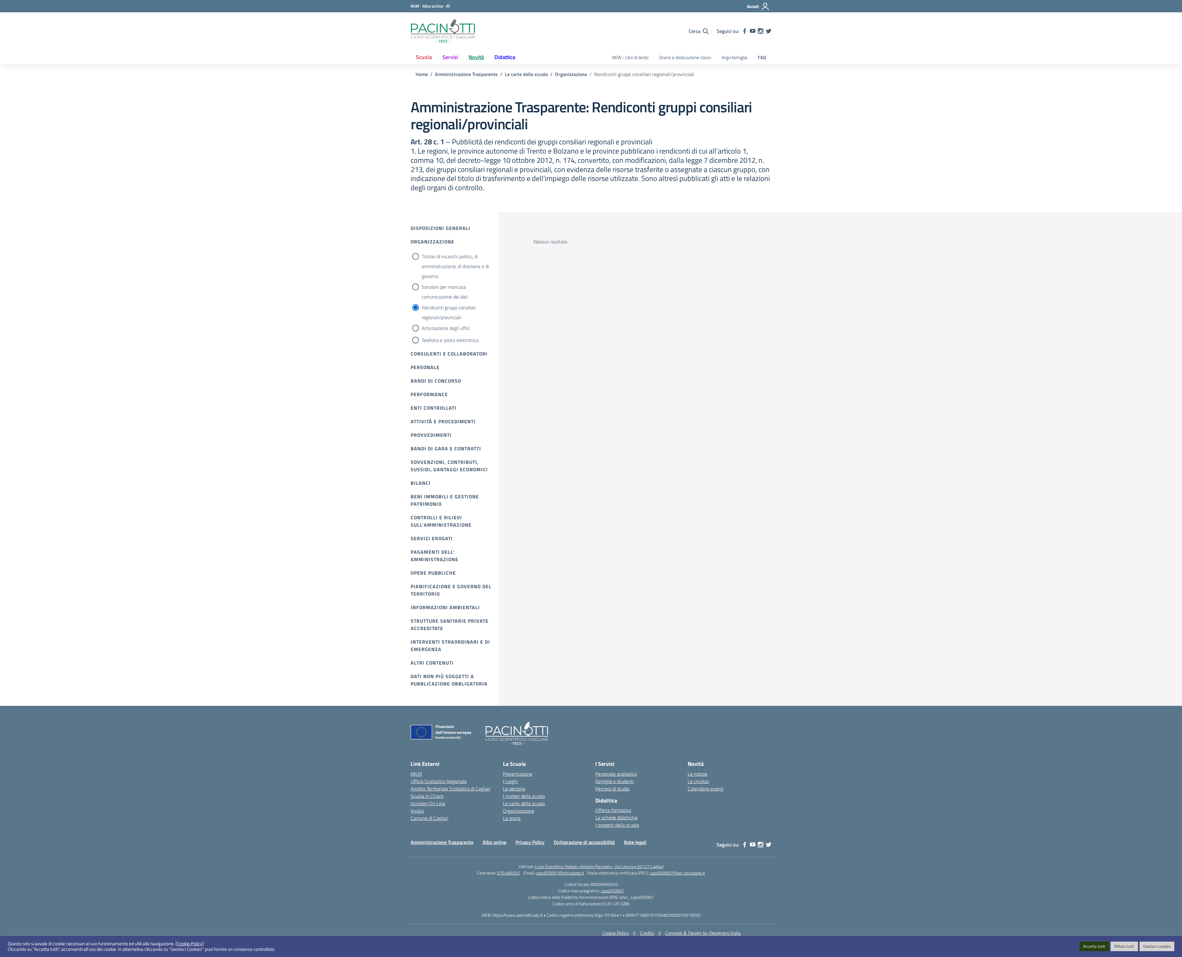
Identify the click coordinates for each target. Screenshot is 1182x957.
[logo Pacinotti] (443, 31)
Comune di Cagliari (429, 818)
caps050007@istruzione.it (560, 873)
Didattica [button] (504, 57)
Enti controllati (433, 408)
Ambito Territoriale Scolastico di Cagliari (450, 788)
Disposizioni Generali (440, 228)
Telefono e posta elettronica (450, 340)
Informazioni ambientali (445, 607)
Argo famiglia (734, 57)
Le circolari (698, 781)
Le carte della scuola (524, 803)
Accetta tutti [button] (1094, 946)
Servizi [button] (450, 57)
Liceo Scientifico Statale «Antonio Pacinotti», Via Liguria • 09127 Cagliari (599, 866)
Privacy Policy (530, 842)
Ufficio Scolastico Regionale (439, 781)
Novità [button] (476, 57)
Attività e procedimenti (443, 421)
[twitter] (768, 31)
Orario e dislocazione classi (685, 57)
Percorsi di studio (612, 788)
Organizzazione (432, 241)
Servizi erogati (432, 538)
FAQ (762, 57)
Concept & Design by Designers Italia (703, 933)
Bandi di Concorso (436, 380)
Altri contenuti (432, 662)
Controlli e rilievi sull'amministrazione (441, 521)
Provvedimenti (431, 435)
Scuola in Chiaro (427, 796)
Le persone (514, 788)
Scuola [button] (424, 57)
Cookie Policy (615, 933)
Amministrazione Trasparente (442, 842)
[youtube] (752, 31)
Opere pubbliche (433, 573)
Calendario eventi (705, 788)
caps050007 (612, 890)
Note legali (635, 842)
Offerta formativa (613, 810)
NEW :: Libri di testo (630, 57)
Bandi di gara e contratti (446, 448)
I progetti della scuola (617, 825)
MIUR (416, 774)
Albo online (494, 842)
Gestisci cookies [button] (1157, 946)
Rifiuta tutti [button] (1124, 946)
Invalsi (417, 810)
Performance (429, 394)
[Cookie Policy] (189, 944)
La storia (512, 818)
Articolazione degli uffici (446, 328)
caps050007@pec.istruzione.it (677, 873)
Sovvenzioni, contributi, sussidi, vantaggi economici (449, 465)
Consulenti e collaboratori (449, 353)
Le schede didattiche (616, 817)
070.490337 (508, 873)
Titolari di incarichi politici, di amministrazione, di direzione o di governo (455, 266)
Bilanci (421, 483)
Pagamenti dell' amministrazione (434, 555)
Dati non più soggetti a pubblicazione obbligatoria (449, 680)
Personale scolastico (616, 774)
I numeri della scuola (524, 796)
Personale (425, 367)
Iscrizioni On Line (428, 803)
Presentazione (517, 774)
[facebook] (744, 31)
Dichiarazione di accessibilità (584, 842)
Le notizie (697, 774)
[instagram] (760, 31)
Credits (647, 933)
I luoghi (510, 781)
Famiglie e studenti (614, 781)
